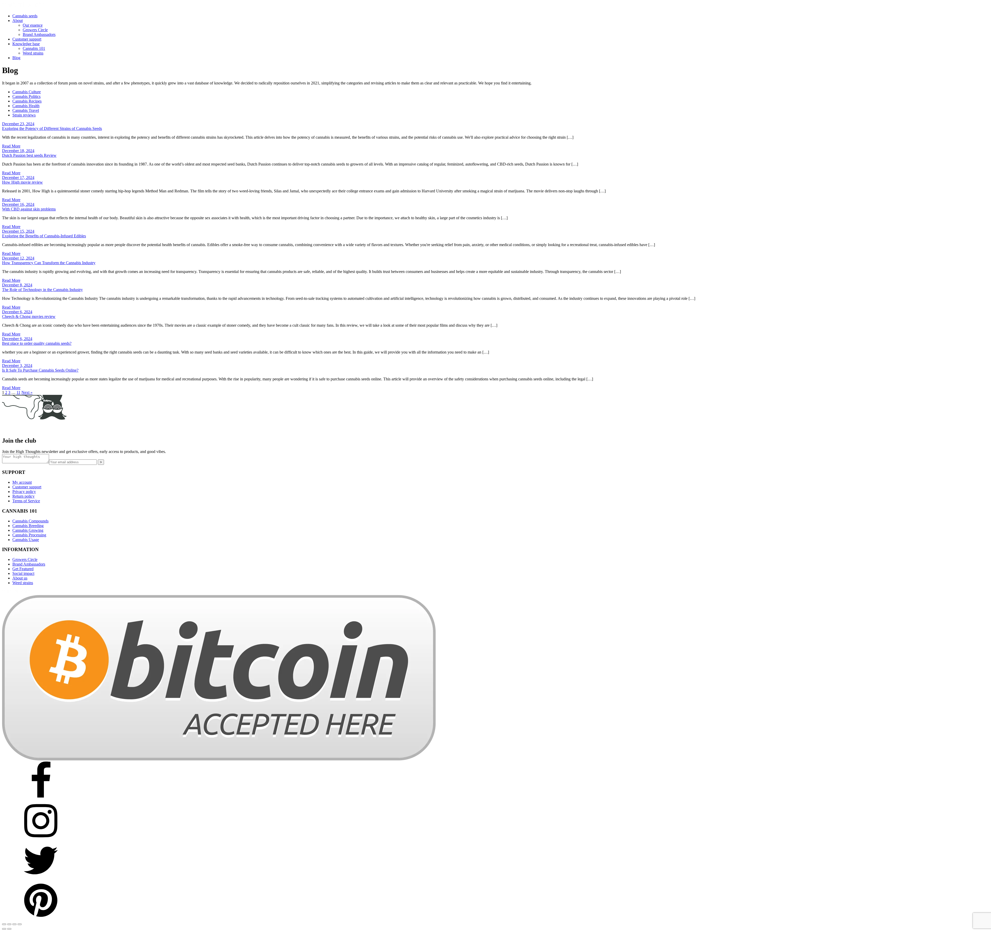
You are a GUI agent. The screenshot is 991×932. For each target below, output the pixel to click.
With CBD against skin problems (29, 209)
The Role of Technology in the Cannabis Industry (42, 289)
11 (18, 392)
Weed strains (33, 53)
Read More (11, 146)
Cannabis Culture (26, 92)
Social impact (23, 573)
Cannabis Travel (25, 110)
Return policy (23, 496)
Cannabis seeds (24, 16)
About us (19, 578)
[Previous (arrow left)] (4, 929)
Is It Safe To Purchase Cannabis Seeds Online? (40, 370)
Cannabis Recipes (27, 101)
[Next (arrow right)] (9, 929)
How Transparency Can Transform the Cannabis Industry (48, 263)
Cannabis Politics (26, 96)
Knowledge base (26, 44)
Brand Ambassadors (39, 34)
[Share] (14, 924)
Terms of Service (26, 501)
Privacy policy (24, 491)
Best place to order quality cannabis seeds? (36, 343)
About (17, 20)
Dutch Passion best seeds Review (29, 155)
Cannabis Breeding (28, 525)
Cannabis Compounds (30, 521)
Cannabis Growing (27, 530)
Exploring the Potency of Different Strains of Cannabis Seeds (52, 128)
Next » (27, 392)
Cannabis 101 (34, 48)
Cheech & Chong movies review (28, 316)
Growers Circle (35, 30)
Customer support (26, 39)
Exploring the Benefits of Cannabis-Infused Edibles (44, 236)
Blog (16, 58)
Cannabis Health (25, 106)
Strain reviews (24, 115)
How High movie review (22, 182)
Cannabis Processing (29, 535)
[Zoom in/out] (4, 924)
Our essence (33, 25)
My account (22, 482)
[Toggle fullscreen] (9, 924)
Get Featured (23, 569)
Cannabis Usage (25, 539)
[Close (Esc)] (20, 924)
